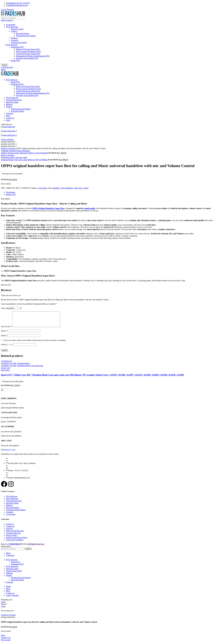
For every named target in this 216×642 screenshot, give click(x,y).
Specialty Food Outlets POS (27, 58)
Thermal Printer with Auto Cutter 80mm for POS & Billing (24, 160)
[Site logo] (13, 15)
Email (4, 335)
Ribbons (14, 38)
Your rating (5, 308)
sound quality (89, 208)
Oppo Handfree (66, 188)
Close (3, 602)
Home (3, 148)
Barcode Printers (22, 33)
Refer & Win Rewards (15, 531)
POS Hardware (12, 27)
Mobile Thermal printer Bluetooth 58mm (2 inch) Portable (24, 153)
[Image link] (8, 450)
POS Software (11, 45)
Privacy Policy (12, 535)
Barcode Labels (17, 29)
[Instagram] (11, 484)
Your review (6, 326)
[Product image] (22, 366)
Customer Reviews (13, 533)
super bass (78, 188)
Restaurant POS (17, 47)
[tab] (110, 192)
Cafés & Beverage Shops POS (28, 54)
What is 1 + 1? (6, 345)
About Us (10, 524)
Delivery (9, 528)
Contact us (10, 526)
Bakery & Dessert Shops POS (28, 49)
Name (4, 331)
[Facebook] (4, 484)
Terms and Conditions (14, 540)
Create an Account (8, 615)
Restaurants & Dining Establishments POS (33, 56)
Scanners (14, 40)
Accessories (10, 24)
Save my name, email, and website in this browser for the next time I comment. (35, 340)
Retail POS (15, 60)
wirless (85, 188)
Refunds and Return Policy (16, 537)
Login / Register (12, 595)
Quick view (5, 368)
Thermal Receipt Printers (26, 36)
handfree (56, 188)
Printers (14, 31)
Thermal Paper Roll (18, 42)
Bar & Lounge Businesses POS (28, 51)
